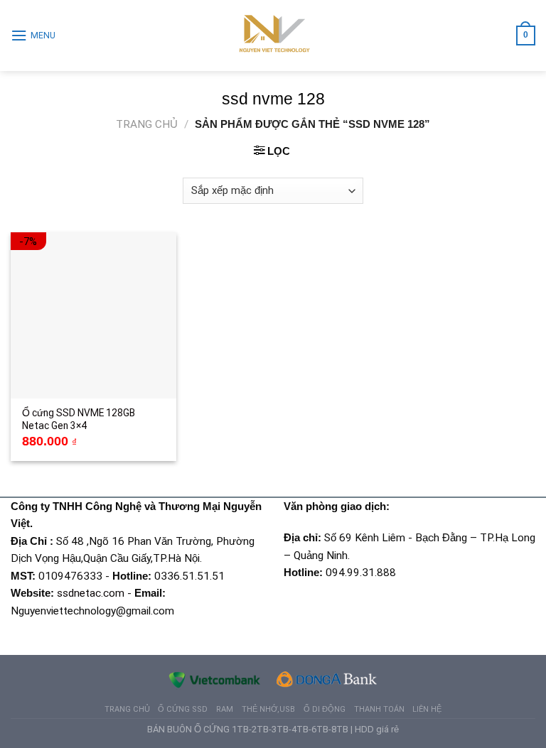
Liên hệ (426, 709)
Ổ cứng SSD (183, 709)
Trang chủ (147, 124)
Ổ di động (325, 709)
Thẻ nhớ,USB (268, 709)
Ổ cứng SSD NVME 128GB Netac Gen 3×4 (78, 419)
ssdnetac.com (90, 593)
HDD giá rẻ (377, 729)
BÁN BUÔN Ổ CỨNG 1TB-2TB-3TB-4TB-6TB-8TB (247, 729)
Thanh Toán (379, 709)
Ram (224, 709)
